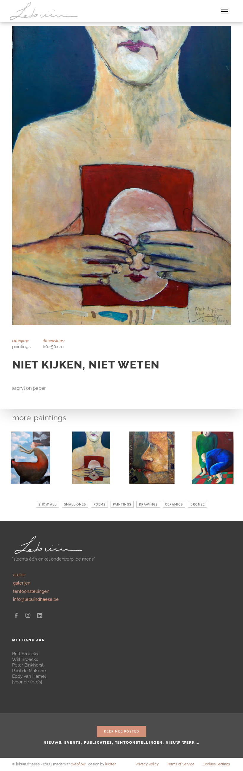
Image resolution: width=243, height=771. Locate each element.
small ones (75, 504)
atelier (19, 574)
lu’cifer (110, 764)
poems (99, 504)
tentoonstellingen (31, 591)
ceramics (174, 504)
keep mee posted (121, 731)
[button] (224, 11)
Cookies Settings (216, 764)
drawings (148, 504)
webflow (78, 764)
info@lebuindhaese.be (36, 599)
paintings (50, 417)
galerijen (22, 582)
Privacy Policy (147, 764)
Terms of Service (180, 764)
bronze (198, 504)
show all (48, 504)
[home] (45, 11)
